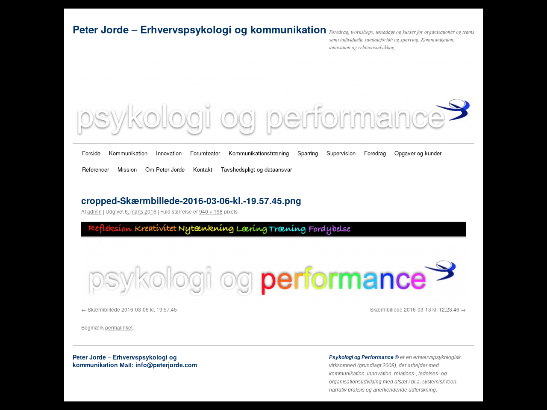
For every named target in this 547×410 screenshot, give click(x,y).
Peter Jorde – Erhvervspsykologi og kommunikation (199, 29)
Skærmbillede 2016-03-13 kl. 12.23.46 (414, 309)
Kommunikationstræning (259, 153)
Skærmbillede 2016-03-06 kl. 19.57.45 (132, 309)
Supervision (341, 153)
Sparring (307, 153)
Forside (91, 153)
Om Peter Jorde (165, 169)
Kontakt (202, 169)
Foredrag (375, 153)
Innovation (169, 153)
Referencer (95, 169)
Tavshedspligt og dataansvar (256, 169)
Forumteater (205, 153)
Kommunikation (128, 153)
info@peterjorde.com (166, 364)
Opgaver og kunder (417, 153)
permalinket (118, 327)
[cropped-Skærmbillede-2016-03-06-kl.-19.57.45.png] (273, 262)
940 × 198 (211, 211)
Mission (127, 169)
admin (94, 211)
